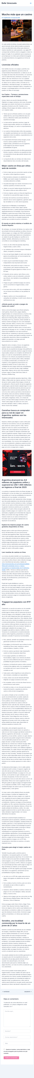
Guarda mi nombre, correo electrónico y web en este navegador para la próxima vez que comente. (17, 1051)
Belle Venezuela (9, 3)
